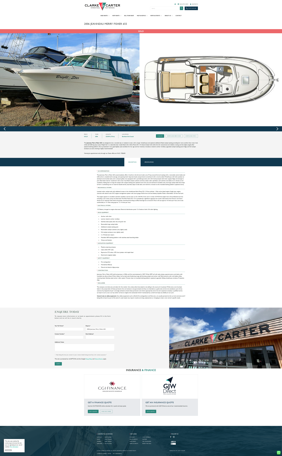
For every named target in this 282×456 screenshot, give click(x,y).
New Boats (116, 15)
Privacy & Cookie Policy (129, 450)
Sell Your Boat (129, 15)
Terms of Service (99, 359)
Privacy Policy (89, 359)
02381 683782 (108, 441)
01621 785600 (108, 439)
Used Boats (104, 15)
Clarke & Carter (102, 6)
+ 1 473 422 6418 (107, 443)
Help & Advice (141, 15)
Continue (8, 450)
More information (14, 447)
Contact (179, 15)
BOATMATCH (195, 4)
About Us (168, 15)
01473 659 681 (192, 8)
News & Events (155, 15)
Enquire (160, 136)
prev (5, 128)
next (277, 128)
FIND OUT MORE (106, 411)
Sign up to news (184, 4)
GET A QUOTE (93, 411)
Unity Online (181, 450)
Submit (58, 363)
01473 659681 (108, 437)
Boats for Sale (146, 443)
